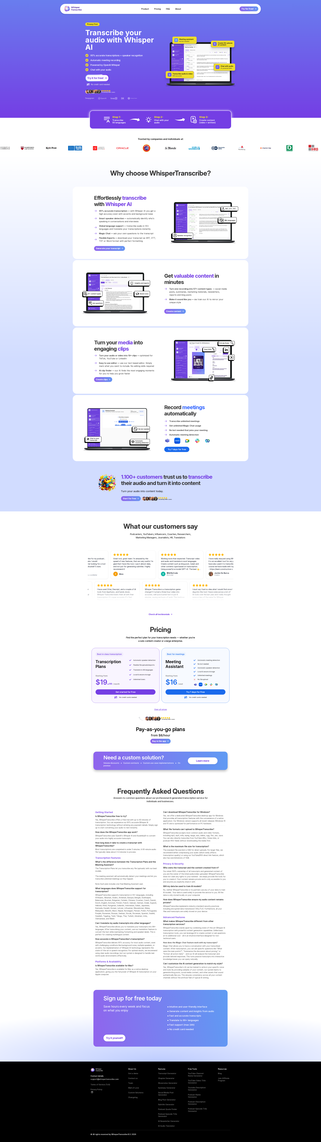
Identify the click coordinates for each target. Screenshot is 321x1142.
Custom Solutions (135, 1092)
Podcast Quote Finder (167, 1109)
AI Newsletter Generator (168, 1121)
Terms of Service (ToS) (100, 1084)
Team (130, 1083)
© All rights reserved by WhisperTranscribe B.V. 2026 (113, 1134)
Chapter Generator (166, 1078)
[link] (176, 449)
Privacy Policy (96, 1089)
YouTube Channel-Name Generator (196, 1074)
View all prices (160, 709)
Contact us (133, 1078)
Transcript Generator (167, 1073)
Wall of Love (133, 1088)
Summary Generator (166, 1088)
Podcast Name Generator (194, 1096)
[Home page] (73, 8)
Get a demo (133, 1073)
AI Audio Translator (166, 1126)
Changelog (133, 1097)
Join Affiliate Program (224, 1079)
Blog (220, 1073)
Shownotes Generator (167, 1083)
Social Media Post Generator (166, 1093)
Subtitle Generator (166, 1104)
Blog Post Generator (167, 1100)
